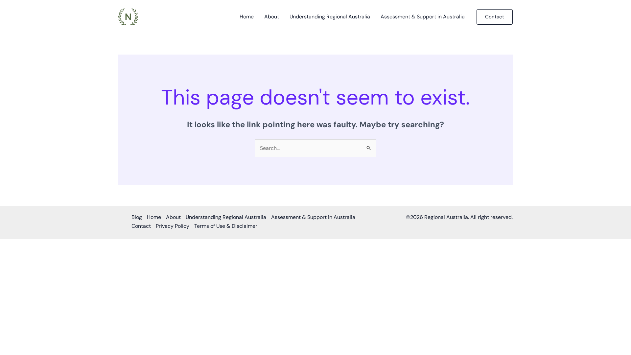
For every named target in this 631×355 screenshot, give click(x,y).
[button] (495, 17)
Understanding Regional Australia (330, 16)
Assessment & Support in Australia (423, 16)
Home (247, 16)
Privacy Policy (172, 226)
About (271, 16)
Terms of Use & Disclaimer (225, 226)
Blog (136, 217)
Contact (141, 226)
